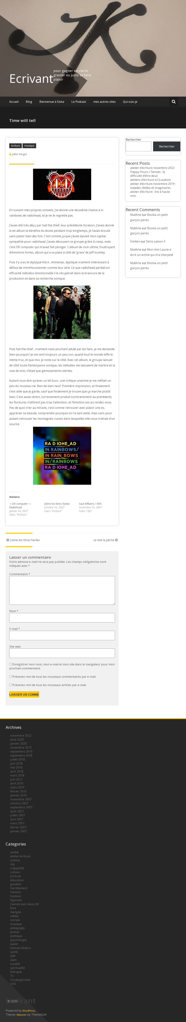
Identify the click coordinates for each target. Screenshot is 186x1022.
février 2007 (18, 827)
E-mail (14, 629)
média (14, 916)
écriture (15, 145)
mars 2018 (17, 775)
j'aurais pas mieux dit (24, 904)
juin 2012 (16, 779)
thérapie (16, 972)
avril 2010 (16, 783)
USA (13, 984)
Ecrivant (31, 78)
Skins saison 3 (155, 241)
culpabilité (17, 868)
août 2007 (17, 811)
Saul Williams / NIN (90, 503)
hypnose (16, 900)
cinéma (15, 860)
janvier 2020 (18, 743)
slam (13, 960)
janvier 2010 (18, 795)
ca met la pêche (103, 540)
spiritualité (17, 968)
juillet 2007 (17, 815)
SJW (12, 956)
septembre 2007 (21, 807)
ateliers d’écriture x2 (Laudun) (150, 180)
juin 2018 (16, 763)
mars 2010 (17, 787)
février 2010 (18, 791)
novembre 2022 (20, 736)
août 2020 (17, 739)
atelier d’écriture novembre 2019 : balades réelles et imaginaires (153, 186)
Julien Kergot (19, 154)
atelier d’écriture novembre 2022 (152, 168)
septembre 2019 (21, 751)
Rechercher (133, 140)
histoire (15, 892)
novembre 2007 (20, 799)
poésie (14, 932)
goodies (15, 884)
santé (14, 952)
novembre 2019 (20, 747)
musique (29, 145)
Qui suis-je (130, 102)
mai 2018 (16, 767)
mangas (15, 912)
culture (15, 872)
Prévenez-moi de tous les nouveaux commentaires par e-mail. (54, 677)
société (15, 964)
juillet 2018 (17, 759)
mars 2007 (17, 823)
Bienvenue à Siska (51, 102)
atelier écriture (20, 856)
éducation (17, 880)
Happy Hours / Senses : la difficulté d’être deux (147, 174)
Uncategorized (20, 980)
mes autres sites (104, 102)
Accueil (14, 102)
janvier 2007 (18, 831)
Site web (15, 647)
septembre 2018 (21, 755)
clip (12, 864)
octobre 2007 (19, 803)
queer (14, 944)
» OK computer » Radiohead (20, 505)
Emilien (135, 241)
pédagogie (17, 928)
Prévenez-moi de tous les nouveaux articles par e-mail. (49, 685)
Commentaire (19, 574)
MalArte (135, 215)
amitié (14, 852)
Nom (13, 611)
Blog (29, 102)
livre (13, 908)
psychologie (18, 940)
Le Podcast (78, 102)
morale (15, 920)
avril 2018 (16, 771)
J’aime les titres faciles (57, 503)
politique (16, 936)
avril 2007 (16, 819)
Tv (12, 976)
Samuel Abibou (20, 948)
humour (15, 896)
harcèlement (18, 888)
